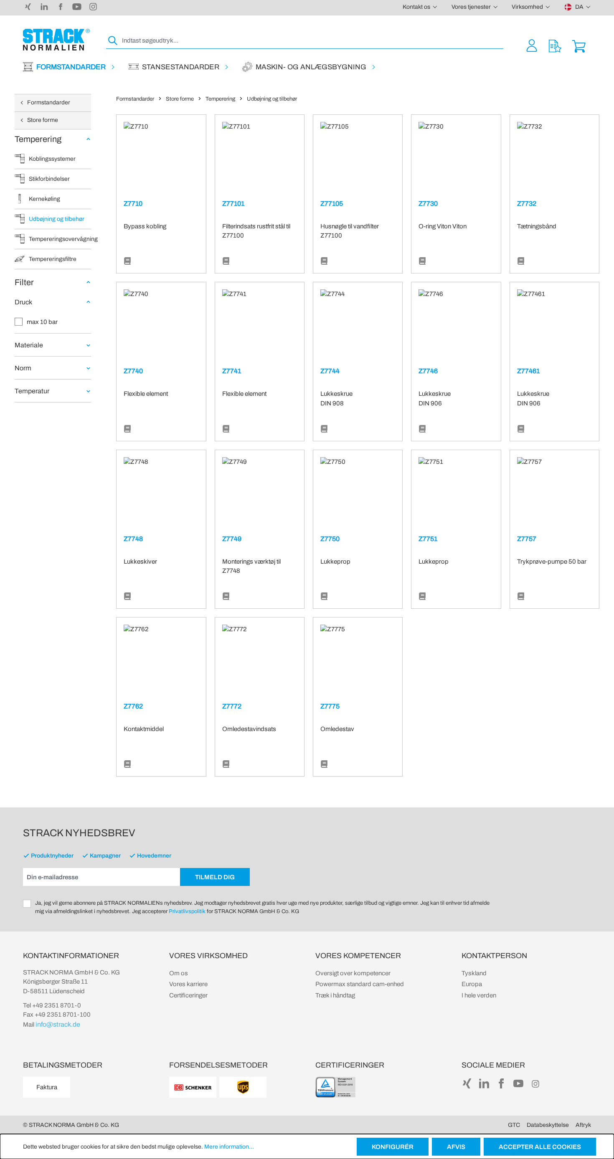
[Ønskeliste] (555, 45)
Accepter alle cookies (540, 1147)
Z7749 (231, 538)
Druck (23, 302)
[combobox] (311, 41)
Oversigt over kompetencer (353, 973)
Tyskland (474, 973)
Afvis (456, 1147)
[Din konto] (531, 45)
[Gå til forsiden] (56, 40)
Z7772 (231, 706)
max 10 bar (42, 322)
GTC (514, 1125)
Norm (23, 368)
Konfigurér (393, 1147)
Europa (472, 984)
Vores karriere (188, 984)
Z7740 (133, 371)
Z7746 (428, 371)
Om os (178, 973)
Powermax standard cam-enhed (359, 984)
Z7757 (526, 538)
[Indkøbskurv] (579, 45)
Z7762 (133, 706)
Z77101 (233, 203)
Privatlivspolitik (187, 911)
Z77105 (331, 203)
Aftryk (583, 1125)
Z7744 (330, 371)
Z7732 (526, 203)
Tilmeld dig (215, 877)
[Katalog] (127, 261)
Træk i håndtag (335, 995)
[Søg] (113, 41)
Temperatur (32, 391)
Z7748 (133, 538)
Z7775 (330, 706)
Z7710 (133, 203)
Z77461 (528, 371)
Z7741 (231, 371)
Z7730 (428, 203)
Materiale (29, 345)
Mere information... (229, 1147)
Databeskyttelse (548, 1125)
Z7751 (428, 538)
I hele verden (479, 995)
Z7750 (330, 538)
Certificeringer (188, 995)
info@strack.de (58, 1024)
